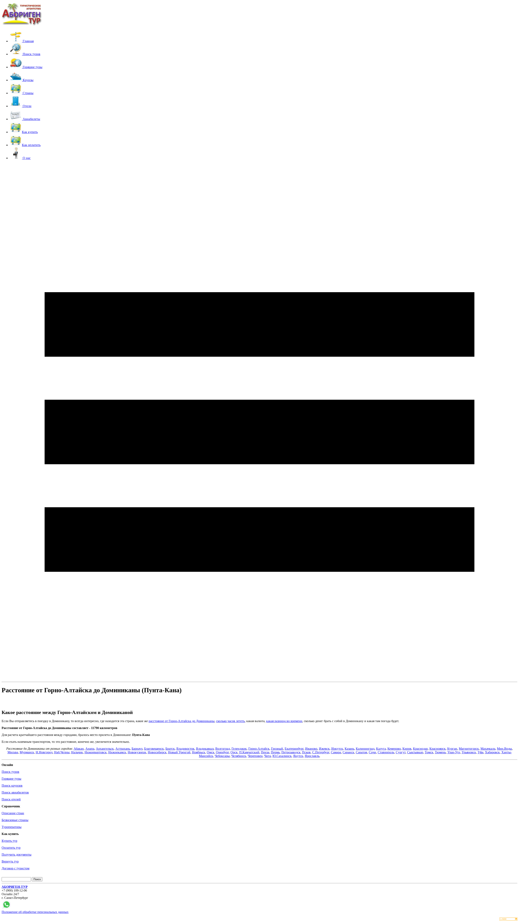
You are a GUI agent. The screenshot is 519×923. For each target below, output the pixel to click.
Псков (306, 752)
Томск (429, 752)
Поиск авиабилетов (15, 792)
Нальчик (77, 752)
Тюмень (440, 752)
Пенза (265, 752)
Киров (406, 748)
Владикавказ (205, 748)
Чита (267, 756)
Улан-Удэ (453, 752)
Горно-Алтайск (258, 748)
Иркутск (337, 748)
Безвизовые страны (15, 820)
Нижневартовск (96, 752)
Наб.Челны (62, 752)
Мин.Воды (504, 748)
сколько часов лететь (230, 721)
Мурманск (27, 752)
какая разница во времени (284, 721)
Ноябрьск (198, 752)
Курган (452, 748)
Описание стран (13, 813)
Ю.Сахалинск (282, 756)
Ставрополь (386, 752)
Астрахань (122, 748)
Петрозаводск (290, 752)
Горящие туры (11, 778)
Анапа (89, 748)
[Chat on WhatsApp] (6, 908)
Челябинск (238, 756)
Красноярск (437, 748)
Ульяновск (469, 752)
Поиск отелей (11, 799)
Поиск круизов (12, 785)
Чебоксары (222, 756)
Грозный (277, 748)
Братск (170, 748)
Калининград (365, 748)
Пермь (275, 752)
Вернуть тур (10, 861)
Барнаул (137, 748)
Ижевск (324, 748)
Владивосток (185, 748)
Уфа (480, 752)
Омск (210, 752)
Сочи (372, 752)
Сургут (400, 752)
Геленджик (239, 748)
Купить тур (9, 840)
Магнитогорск (469, 748)
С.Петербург (320, 752)
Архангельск (105, 748)
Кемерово (394, 748)
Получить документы (16, 854)
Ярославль (312, 756)
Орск (234, 752)
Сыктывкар (415, 752)
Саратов (361, 752)
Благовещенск (154, 748)
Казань (349, 748)
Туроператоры (11, 827)
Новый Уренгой (179, 752)
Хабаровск (492, 752)
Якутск (298, 756)
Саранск (348, 752)
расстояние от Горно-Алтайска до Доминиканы (181, 721)
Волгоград (222, 748)
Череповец (255, 756)
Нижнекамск (117, 752)
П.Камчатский (249, 752)
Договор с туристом (15, 868)
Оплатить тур (11, 847)
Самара (336, 752)
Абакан (79, 748)
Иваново (311, 748)
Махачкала (487, 748)
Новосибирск (157, 752)
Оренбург (222, 752)
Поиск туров (10, 771)
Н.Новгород (44, 752)
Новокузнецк (137, 752)
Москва (13, 752)
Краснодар (420, 748)
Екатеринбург (294, 748)
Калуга (381, 748)
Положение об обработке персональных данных (35, 912)
